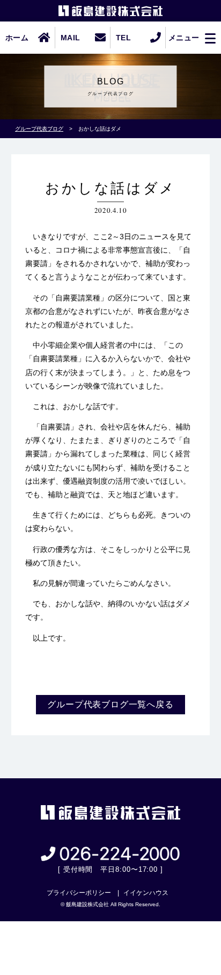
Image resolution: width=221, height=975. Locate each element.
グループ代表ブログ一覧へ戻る (110, 704)
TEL (123, 37)
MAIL (70, 37)
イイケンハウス (145, 893)
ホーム (16, 37)
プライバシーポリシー (79, 893)
